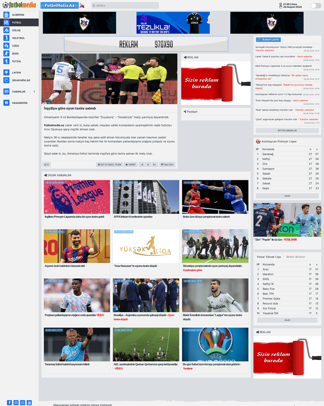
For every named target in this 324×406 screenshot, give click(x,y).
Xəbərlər (18, 91)
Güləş (16, 30)
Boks (15, 53)
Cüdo (15, 45)
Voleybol (18, 38)
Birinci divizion (296, 256)
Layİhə (16, 72)
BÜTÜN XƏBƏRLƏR (287, 130)
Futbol (16, 22)
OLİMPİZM (18, 14)
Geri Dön (168, 164)
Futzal (16, 61)
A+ (154, 164)
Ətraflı (287, 196)
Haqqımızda (20, 102)
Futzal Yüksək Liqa (269, 256)
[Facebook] (9, 402)
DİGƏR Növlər (21, 80)
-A (142, 164)
